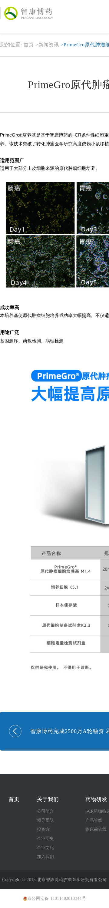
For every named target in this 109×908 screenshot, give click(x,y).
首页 (29, 44)
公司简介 (45, 811)
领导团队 (45, 820)
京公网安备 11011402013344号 (56, 898)
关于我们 (48, 799)
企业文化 (45, 847)
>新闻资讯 (47, 44)
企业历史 (45, 838)
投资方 (43, 829)
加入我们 (45, 856)
